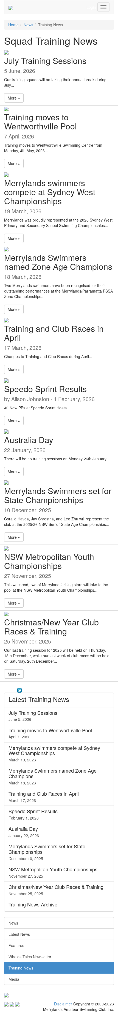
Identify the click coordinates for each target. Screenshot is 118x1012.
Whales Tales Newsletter (30, 956)
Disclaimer (63, 1004)
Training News (21, 968)
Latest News (19, 934)
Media (14, 979)
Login (91, 7)
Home (13, 24)
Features (16, 945)
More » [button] (14, 98)
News (28, 24)
